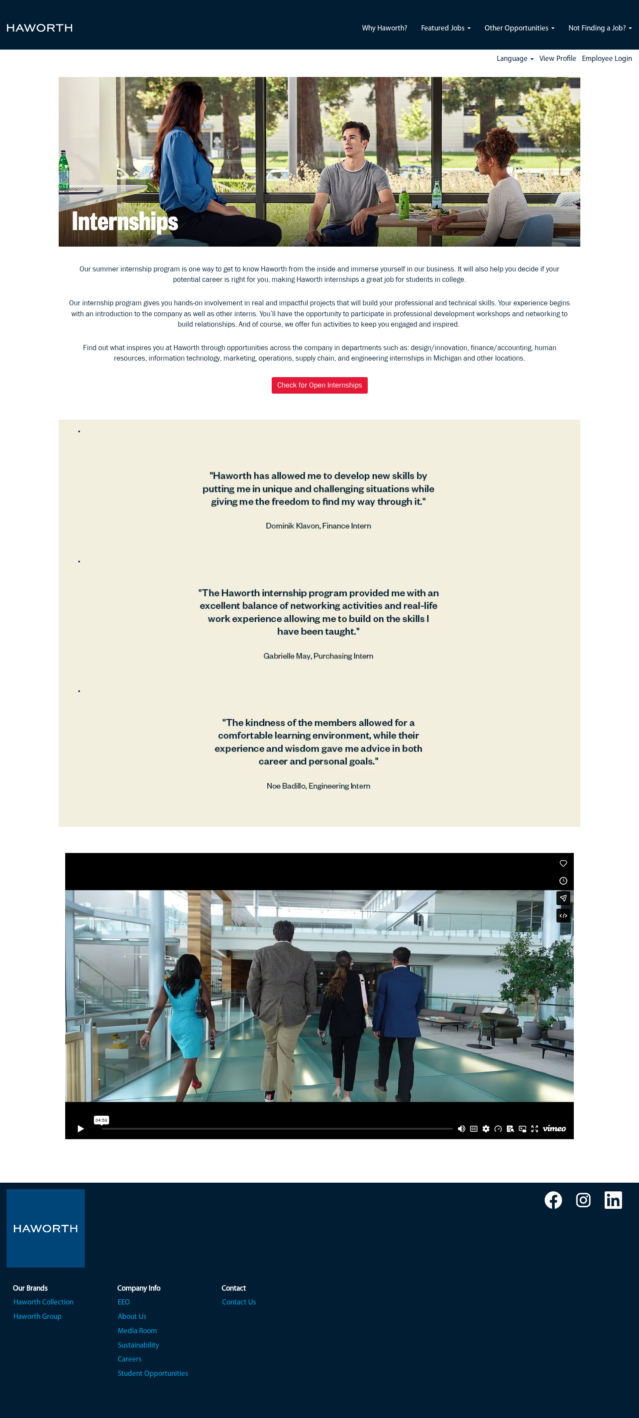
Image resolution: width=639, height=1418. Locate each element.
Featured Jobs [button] (443, 28)
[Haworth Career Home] (40, 22)
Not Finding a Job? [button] (598, 28)
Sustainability (138, 1345)
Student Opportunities (153, 1374)
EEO (124, 1302)
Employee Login (607, 59)
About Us (132, 1317)
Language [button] (513, 59)
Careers (130, 1359)
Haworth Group (37, 1317)
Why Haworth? (384, 28)
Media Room (137, 1331)
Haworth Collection (43, 1302)
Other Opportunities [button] (517, 28)
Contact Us (239, 1302)
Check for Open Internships (319, 385)
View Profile (557, 59)
